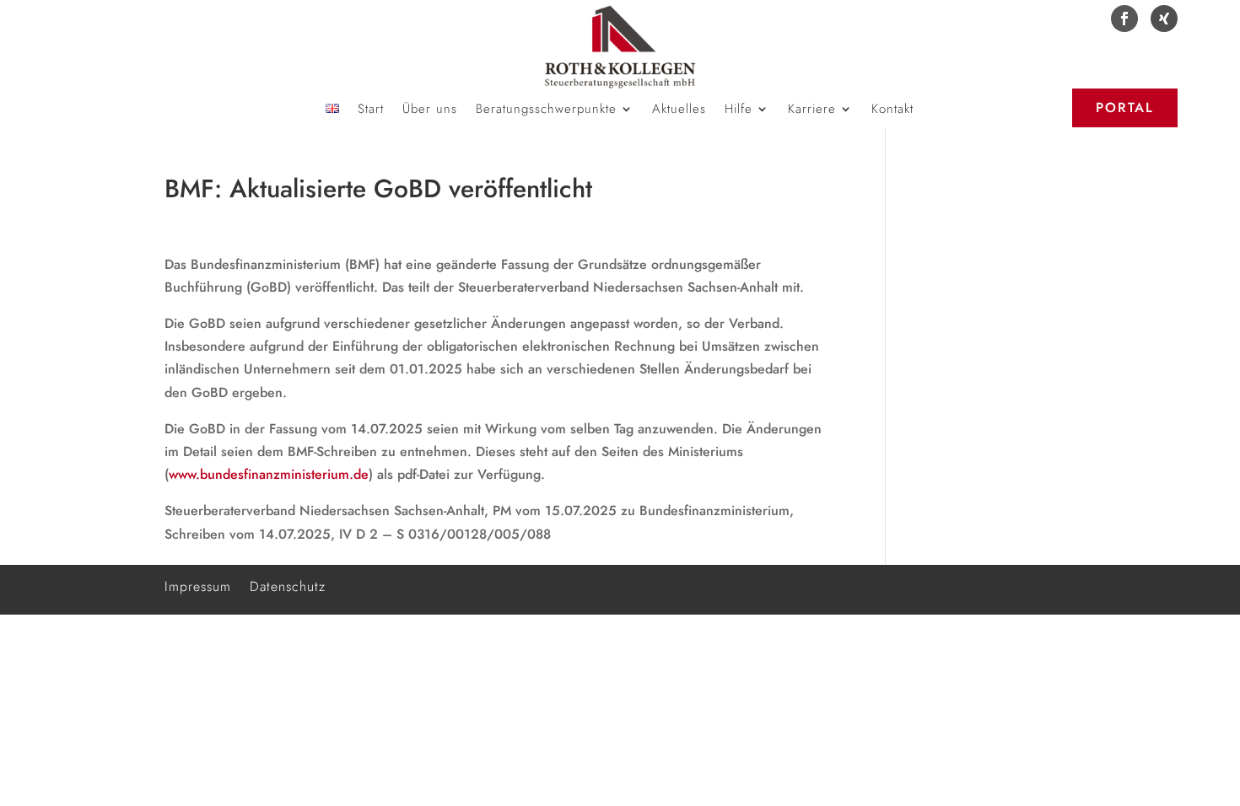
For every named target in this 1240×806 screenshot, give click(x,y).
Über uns (429, 110)
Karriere (812, 110)
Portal (1125, 107)
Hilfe (738, 110)
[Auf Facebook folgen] (1124, 18)
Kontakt (892, 110)
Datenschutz (288, 585)
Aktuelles (679, 110)
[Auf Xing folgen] (1164, 18)
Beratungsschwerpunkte (546, 110)
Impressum (197, 585)
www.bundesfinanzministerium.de (269, 474)
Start (371, 110)
